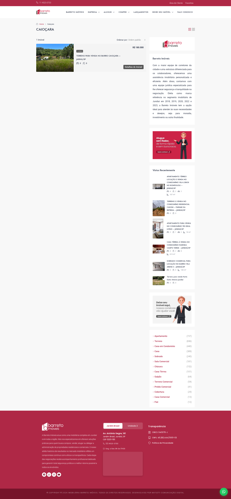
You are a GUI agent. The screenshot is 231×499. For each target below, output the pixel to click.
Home (41, 24)
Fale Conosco (185, 12)
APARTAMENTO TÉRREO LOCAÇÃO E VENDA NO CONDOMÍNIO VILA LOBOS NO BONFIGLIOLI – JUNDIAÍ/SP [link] (178, 182)
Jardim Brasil (113, 426)
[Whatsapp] (49, 474)
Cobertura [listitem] (159, 392)
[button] (189, 29)
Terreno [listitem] (158, 341)
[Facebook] (44, 474)
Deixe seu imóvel (161, 12)
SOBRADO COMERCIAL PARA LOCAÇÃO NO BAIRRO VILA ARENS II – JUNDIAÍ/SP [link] (178, 264)
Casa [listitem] (157, 351)
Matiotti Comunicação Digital (168, 493)
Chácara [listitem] (159, 366)
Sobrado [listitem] (159, 356)
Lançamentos (141, 12)
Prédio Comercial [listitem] (163, 387)
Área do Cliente (176, 3)
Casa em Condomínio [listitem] (165, 346)
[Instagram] (54, 474)
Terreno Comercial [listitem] (163, 381)
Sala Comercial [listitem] (162, 361)
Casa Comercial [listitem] (162, 397)
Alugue (108, 12)
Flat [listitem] (156, 402)
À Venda (79, 51)
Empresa (92, 12)
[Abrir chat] (224, 492)
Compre (123, 12)
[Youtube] (59, 474)
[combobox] (137, 40)
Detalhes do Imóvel (133, 67)
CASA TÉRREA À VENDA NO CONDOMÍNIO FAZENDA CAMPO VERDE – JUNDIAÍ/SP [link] (178, 245)
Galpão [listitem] (158, 376)
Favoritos (189, 3)
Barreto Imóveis (75, 12)
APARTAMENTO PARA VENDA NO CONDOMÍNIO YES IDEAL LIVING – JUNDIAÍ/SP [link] (179, 226)
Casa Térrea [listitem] (160, 371)
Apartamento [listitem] (161, 336)
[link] (55, 58)
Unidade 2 (133, 426)
